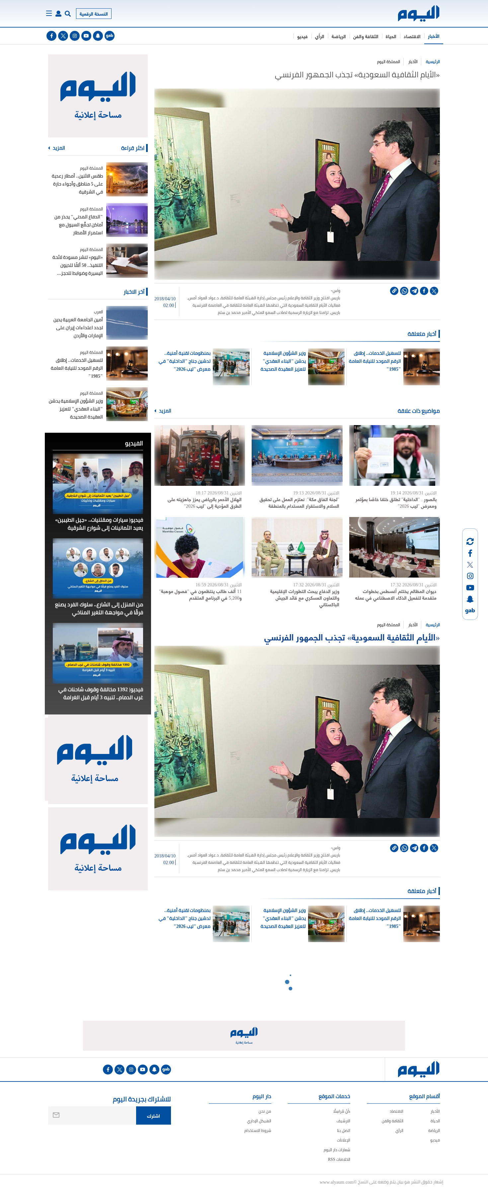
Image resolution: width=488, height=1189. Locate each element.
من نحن (265, 1111)
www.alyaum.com (337, 1182)
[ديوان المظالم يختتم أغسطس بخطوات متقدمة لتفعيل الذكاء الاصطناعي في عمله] (394, 547)
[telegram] (414, 291)
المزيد (164, 411)
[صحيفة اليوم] (412, 13)
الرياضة (339, 36)
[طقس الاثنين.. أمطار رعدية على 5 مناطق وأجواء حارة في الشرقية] (127, 179)
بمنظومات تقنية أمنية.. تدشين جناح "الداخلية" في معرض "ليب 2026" (184, 361)
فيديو (302, 36)
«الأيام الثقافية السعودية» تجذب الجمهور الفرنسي (352, 636)
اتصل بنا (343, 1130)
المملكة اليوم (388, 61)
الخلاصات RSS (339, 1159)
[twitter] (63, 36)
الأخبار (434, 35)
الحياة (391, 36)
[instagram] (75, 36)
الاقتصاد (412, 36)
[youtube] (86, 36)
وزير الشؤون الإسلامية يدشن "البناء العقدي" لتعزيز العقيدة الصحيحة (283, 361)
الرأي (319, 36)
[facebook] (51, 36)
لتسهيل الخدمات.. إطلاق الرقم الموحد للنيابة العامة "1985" (375, 361)
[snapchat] (98, 36)
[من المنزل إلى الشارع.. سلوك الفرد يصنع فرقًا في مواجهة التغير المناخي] (98, 568)
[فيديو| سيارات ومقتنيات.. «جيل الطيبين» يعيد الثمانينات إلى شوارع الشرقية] (98, 484)
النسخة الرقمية (94, 13)
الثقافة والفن (365, 36)
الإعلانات (343, 1140)
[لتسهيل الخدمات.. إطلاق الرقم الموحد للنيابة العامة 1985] (127, 363)
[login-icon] (58, 14)
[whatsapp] (404, 291)
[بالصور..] (394, 455)
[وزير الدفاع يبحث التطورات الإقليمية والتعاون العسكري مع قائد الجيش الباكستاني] (297, 547)
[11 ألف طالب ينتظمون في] (199, 547)
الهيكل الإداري (259, 1121)
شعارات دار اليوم (337, 1149)
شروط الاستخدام (257, 1130)
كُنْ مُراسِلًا (341, 1111)
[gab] (110, 36)
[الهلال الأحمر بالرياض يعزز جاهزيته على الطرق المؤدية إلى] (199, 455)
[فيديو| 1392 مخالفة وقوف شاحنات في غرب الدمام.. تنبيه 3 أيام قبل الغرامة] (98, 653)
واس (336, 290)
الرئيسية (433, 61)
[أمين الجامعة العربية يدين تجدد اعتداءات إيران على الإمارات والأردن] (127, 323)
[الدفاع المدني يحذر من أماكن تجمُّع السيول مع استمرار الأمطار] (127, 220)
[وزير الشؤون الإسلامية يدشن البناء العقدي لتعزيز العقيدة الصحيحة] (127, 404)
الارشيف (343, 1121)
